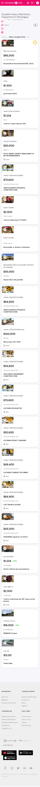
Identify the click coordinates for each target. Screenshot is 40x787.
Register (24, 706)
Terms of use (26, 719)
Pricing (24, 722)
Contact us (26, 700)
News (23, 703)
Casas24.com (6, 728)
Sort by (4, 37)
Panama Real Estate (9, 719)
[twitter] (5, 768)
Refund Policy (26, 725)
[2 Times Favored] (4, 199)
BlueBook (5, 700)
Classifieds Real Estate (9, 722)
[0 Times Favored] (4, 43)
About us (5, 697)
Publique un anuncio (9, 716)
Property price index (9, 703)
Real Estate (5, 725)
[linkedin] (24, 768)
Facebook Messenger (29, 697)
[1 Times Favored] (4, 73)
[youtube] (31, 768)
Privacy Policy (26, 716)
